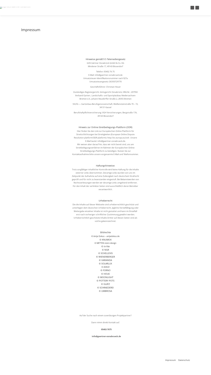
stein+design (106, 243)
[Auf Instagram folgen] (197, 8)
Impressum (170, 360)
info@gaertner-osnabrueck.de (106, 336)
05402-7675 (106, 329)
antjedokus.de (113, 236)
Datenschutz (184, 360)
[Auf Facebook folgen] (192, 8)
